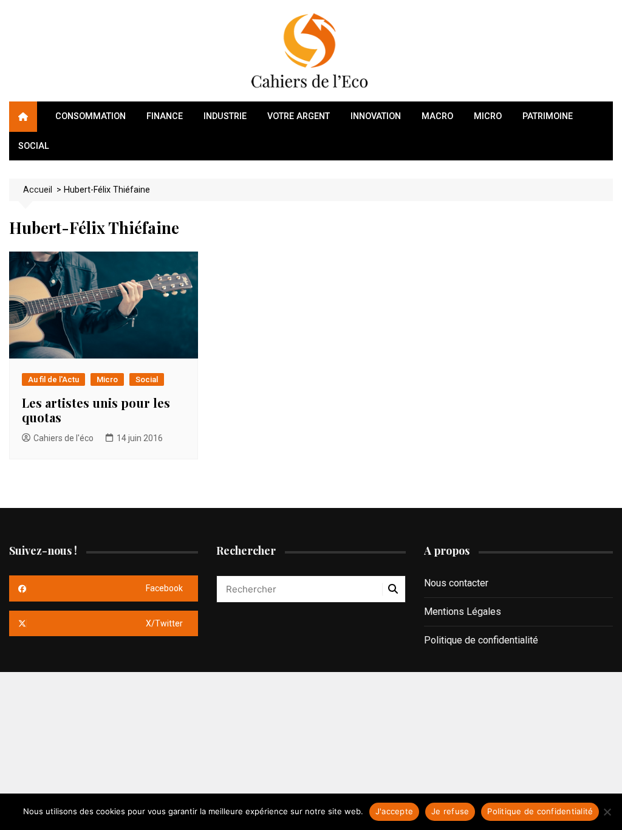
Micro (488, 116)
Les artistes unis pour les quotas (96, 409)
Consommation (90, 116)
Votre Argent (298, 116)
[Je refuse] (607, 812)
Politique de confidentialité (481, 640)
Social (33, 146)
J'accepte (394, 811)
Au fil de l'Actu (53, 379)
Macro (437, 116)
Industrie (225, 116)
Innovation (375, 116)
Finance (164, 116)
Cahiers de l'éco (63, 438)
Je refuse (450, 811)
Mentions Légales (462, 611)
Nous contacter (456, 583)
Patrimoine (547, 116)
